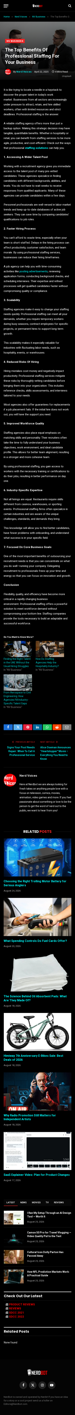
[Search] (69, 6)
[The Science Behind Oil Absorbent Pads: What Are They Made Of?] (37, 972)
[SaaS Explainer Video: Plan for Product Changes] (37, 1151)
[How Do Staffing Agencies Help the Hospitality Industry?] (50, 649)
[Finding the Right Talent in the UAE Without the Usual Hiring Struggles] (18, 649)
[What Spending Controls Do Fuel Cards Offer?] (37, 917)
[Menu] (6, 6)
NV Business (15, 41)
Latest (10, 1202)
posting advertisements (33, 271)
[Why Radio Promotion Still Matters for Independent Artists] (37, 1091)
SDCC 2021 (16, 1312)
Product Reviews (22, 1304)
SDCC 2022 (16, 1316)
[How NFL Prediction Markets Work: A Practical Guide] (14, 1276)
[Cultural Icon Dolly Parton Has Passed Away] (14, 1257)
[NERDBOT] (37, 5)
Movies (36, 1202)
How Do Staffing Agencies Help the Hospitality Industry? (47, 662)
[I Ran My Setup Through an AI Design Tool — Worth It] (14, 1218)
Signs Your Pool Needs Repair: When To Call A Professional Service (21, 751)
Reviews (59, 1202)
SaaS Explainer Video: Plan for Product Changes (37, 1175)
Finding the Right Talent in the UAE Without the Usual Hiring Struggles (17, 662)
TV (47, 1202)
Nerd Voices (24, 71)
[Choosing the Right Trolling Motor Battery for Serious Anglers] (37, 857)
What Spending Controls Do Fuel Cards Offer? (35, 941)
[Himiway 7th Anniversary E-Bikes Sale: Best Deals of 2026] (37, 1032)
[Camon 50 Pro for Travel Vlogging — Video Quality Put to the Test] (14, 1237)
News (23, 1202)
